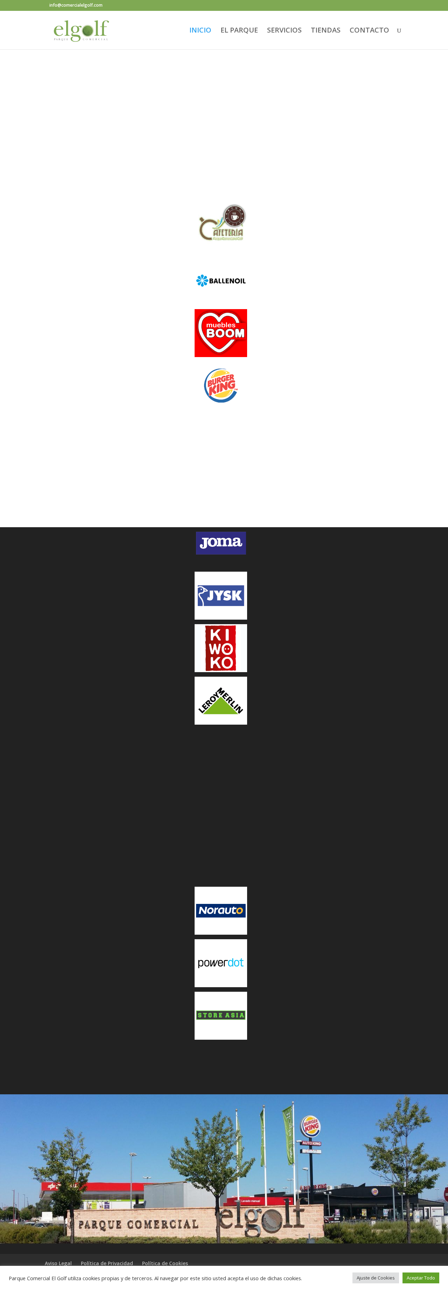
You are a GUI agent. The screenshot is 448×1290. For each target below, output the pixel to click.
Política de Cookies (165, 1263)
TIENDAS (326, 31)
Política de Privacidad (107, 1263)
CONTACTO (369, 31)
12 (256, 161)
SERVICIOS (284, 31)
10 (245, 161)
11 (251, 161)
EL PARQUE (239, 31)
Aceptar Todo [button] (421, 1278)
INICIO (200, 31)
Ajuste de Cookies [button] (376, 1278)
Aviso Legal (58, 1263)
